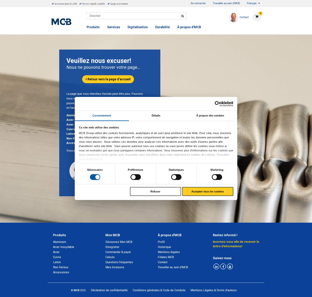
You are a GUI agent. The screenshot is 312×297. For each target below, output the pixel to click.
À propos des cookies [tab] (210, 115)
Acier (70, 124)
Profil (161, 242)
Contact (162, 262)
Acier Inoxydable (63, 247)
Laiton (70, 133)
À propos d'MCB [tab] (169, 235)
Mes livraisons (114, 267)
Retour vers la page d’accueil (109, 79)
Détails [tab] (156, 115)
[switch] (136, 177)
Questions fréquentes (119, 262)
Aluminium (73, 115)
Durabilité (162, 27)
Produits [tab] (59, 235)
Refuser (155, 191)
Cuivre (70, 129)
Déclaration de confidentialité (109, 290)
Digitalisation (138, 27)
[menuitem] (198, 3)
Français (252, 3)
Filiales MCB (166, 257)
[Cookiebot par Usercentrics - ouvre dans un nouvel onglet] (217, 103)
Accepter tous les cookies (207, 191)
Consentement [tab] (101, 115)
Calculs (110, 257)
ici (101, 159)
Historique (164, 247)
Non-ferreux (60, 267)
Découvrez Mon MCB (118, 242)
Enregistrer (112, 247)
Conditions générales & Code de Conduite (159, 290)
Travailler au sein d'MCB (226, 3)
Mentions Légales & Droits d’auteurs (213, 290)
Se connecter (198, 3)
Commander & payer (118, 252)
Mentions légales (169, 252)
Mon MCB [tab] (112, 235)
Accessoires (61, 272)
